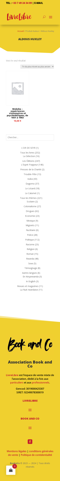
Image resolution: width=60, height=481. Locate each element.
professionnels (40, 382)
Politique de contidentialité (36, 455)
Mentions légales (16, 451)
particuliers (16, 382)
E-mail (38, 3)
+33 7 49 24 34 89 (22, 3)
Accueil (20, 31)
